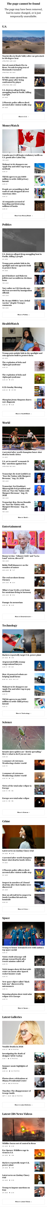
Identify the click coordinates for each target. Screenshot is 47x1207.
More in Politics (23, 315)
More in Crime (23, 909)
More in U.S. (23, 117)
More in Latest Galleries (23, 1105)
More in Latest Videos (22, 1202)
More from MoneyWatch (23, 216)
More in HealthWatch (23, 414)
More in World (23, 517)
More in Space (23, 1008)
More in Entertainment (23, 617)
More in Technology (23, 713)
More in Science (22, 812)
